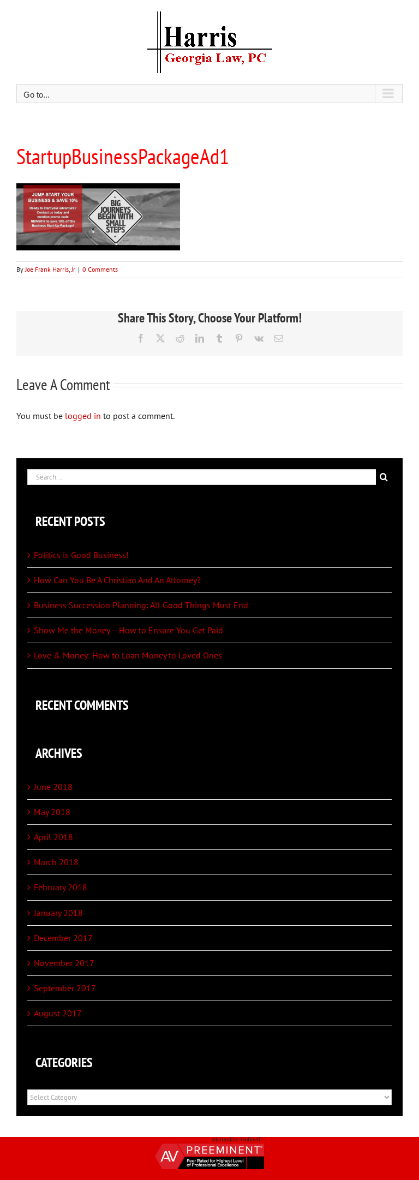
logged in (83, 415)
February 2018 (60, 887)
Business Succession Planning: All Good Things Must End (141, 605)
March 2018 (56, 861)
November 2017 (64, 962)
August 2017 (58, 1013)
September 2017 (65, 988)
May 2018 (52, 811)
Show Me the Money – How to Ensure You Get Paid (128, 630)
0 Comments (100, 269)
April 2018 (53, 836)
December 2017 (63, 937)
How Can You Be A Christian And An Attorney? (117, 579)
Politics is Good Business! (81, 554)
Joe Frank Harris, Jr (50, 269)
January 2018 (58, 912)
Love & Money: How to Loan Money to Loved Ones (128, 655)
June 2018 (53, 786)
